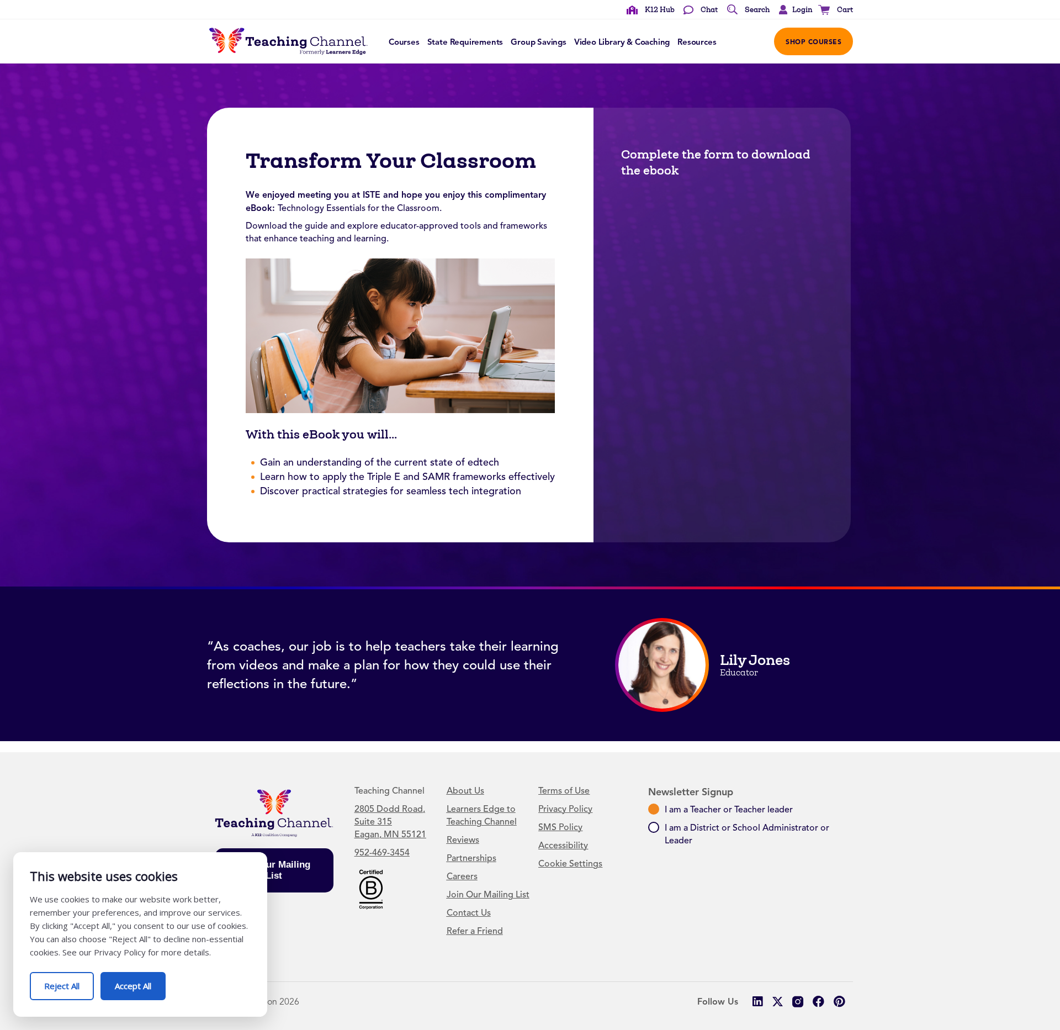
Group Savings (538, 42)
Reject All (69, 981)
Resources (696, 42)
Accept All (140, 981)
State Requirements (465, 42)
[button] (793, 10)
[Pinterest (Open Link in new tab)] (839, 1001)
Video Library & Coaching (622, 42)
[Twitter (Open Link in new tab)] (777, 1001)
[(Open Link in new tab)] (371, 888)
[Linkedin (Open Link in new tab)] (757, 1001)
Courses (404, 42)
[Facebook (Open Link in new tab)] (818, 1001)
